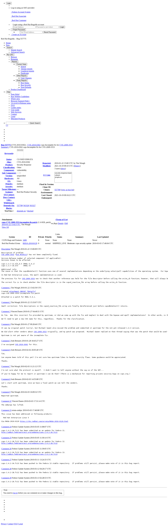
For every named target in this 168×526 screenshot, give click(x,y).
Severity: (9, 187)
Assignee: (9, 192)
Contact (14, 114)
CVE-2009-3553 (66, 145)
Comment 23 (6, 410)
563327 (33, 205)
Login (9, 3)
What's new (15, 99)
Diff (66, 223)
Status (8, 159)
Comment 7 (5, 366)
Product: (9, 165)
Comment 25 (6, 438)
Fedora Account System (20, 12)
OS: (9, 181)
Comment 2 (5, 302)
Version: (9, 176)
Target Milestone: (9, 189)
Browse (14, 57)
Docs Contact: (9, 197)
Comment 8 (5, 379)
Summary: (5, 147)
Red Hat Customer (18, 20)
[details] (31, 291)
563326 (26, 205)
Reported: (47, 163)
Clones (46, 190)
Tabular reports (26, 69)
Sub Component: (9, 173)
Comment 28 (6, 469)
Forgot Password (18, 30)
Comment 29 (6, 478)
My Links (10, 55)
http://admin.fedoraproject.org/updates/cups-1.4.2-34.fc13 (29, 454)
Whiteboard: (9, 203)
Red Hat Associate (18, 16)
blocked (30, 211)
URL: (9, 200)
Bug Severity (26, 85)
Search (9, 48)
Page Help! (15, 94)
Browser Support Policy (20, 101)
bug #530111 (21, 254)
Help (8, 92)
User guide (15, 110)
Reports (14, 62)
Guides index (16, 108)
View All (5, 227)
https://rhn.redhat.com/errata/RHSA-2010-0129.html (44, 421)
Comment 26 (6, 449)
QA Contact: (9, 195)
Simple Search (16, 50)
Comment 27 (6, 460)
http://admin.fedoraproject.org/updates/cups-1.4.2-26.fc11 (29, 432)
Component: (9, 170)
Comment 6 (5, 350)
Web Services (16, 112)
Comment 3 (5, 311)
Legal (13, 116)
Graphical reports (27, 71)
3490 (25, 240)
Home (8, 43)
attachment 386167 (17, 291)
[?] (7, 125)
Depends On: (9, 205)
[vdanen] (63, 175)
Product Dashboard (18, 89)
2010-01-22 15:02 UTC (11, 224)
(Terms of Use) (62, 220)
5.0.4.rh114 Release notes (21, 103)
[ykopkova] (63, 177)
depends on (21, 211)
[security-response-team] (63, 173)
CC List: (46, 175)
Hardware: (9, 178)
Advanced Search (18, 52)
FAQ (13, 105)
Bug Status (25, 83)
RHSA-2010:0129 (30, 243)
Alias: (9, 162)
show (63, 169)
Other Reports (22, 76)
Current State (21, 64)
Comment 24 (6, 427)
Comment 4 (5, 324)
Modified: (47, 166)
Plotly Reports (22, 80)
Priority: (9, 184)
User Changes (26, 78)
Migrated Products (18, 119)
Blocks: (9, 208)
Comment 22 (6, 401)
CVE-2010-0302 (33, 145)
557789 (20, 205)
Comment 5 (5, 341)
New (8, 45)
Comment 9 (5, 392)
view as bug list (67, 190)
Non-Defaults (26, 87)
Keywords (9, 153)
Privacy (4, 524)
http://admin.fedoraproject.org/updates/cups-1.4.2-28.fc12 (29, 443)
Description (5, 249)
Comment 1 (5, 288)
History (77, 166)
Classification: (9, 167)
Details (60, 223)
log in (15, 493)
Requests (14, 59)
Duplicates (25, 73)
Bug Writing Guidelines (20, 96)
